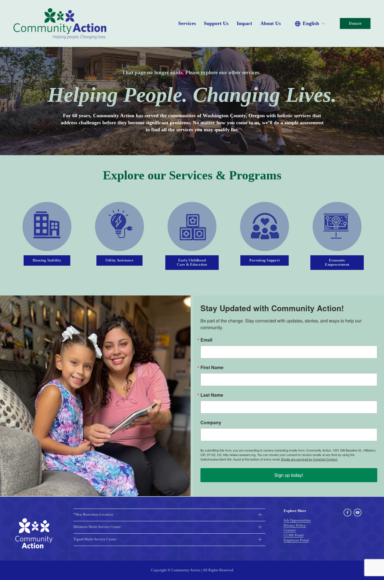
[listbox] (310, 24)
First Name (211, 367)
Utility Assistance (119, 260)
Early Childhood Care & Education (192, 262)
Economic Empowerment (337, 262)
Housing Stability (47, 260)
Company (210, 422)
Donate (355, 23)
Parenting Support (264, 260)
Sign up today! (288, 475)
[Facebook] (347, 512)
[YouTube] (358, 512)
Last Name (211, 395)
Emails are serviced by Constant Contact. (309, 459)
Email (206, 340)
